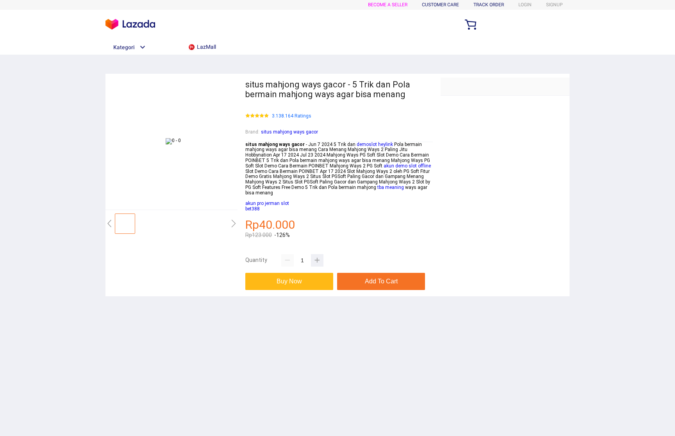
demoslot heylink (375, 144)
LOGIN (525, 4)
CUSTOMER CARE (440, 4)
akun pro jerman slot (267, 203)
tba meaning (390, 187)
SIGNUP (554, 4)
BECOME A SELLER (387, 4)
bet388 (252, 209)
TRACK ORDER (488, 4)
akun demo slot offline (407, 166)
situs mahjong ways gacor (289, 132)
